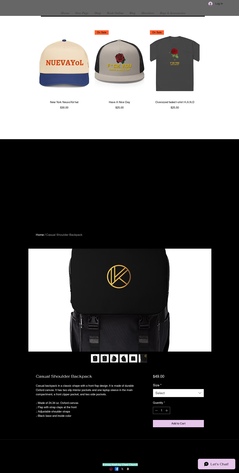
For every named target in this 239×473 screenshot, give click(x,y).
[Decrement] (156, 410)
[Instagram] (111, 469)
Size (157, 385)
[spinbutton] (161, 410)
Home (40, 234)
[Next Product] (205, 63)
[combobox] (178, 393)
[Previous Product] (34, 63)
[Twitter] (122, 469)
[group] (119, 70)
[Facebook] (117, 469)
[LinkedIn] (128, 469)
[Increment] (167, 410)
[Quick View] (64, 63)
